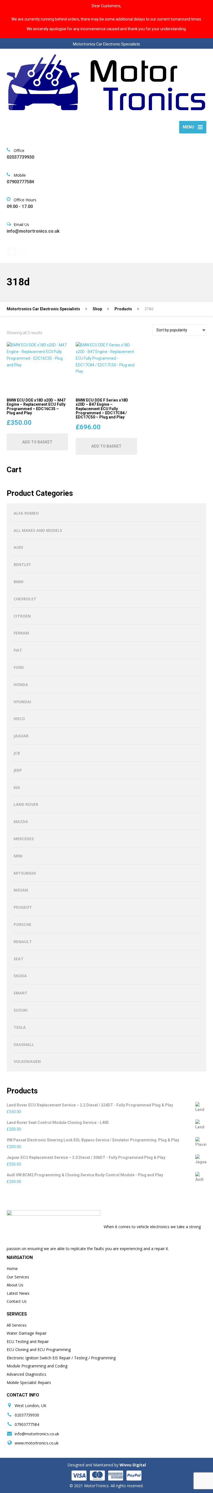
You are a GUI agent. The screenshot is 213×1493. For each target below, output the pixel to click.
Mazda (21, 821)
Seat (19, 958)
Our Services (18, 1276)
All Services (17, 1325)
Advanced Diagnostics (26, 1374)
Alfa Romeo (26, 513)
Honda (21, 684)
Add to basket (37, 442)
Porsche (22, 924)
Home (12, 1268)
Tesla (20, 1027)
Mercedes (24, 838)
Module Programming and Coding (37, 1365)
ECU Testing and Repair (28, 1341)
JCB (17, 753)
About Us (15, 1285)
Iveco (19, 718)
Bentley (22, 564)
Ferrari (21, 633)
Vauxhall (24, 1044)
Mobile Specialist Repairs (29, 1382)
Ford (19, 667)
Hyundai (22, 701)
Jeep (18, 770)
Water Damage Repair (27, 1333)
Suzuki (20, 1010)
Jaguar (21, 735)
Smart (20, 993)
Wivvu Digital (132, 1464)
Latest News (18, 1293)
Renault (23, 941)
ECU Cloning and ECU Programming (39, 1349)
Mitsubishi (25, 873)
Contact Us (17, 1301)
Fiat (18, 650)
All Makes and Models (38, 530)
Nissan (21, 890)
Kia (17, 787)
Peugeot (23, 907)
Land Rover (26, 804)
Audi (18, 547)
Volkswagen (27, 1061)
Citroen (22, 616)
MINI (18, 856)
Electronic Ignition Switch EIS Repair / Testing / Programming (61, 1357)
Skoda (20, 975)
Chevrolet (25, 598)
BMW (19, 581)
